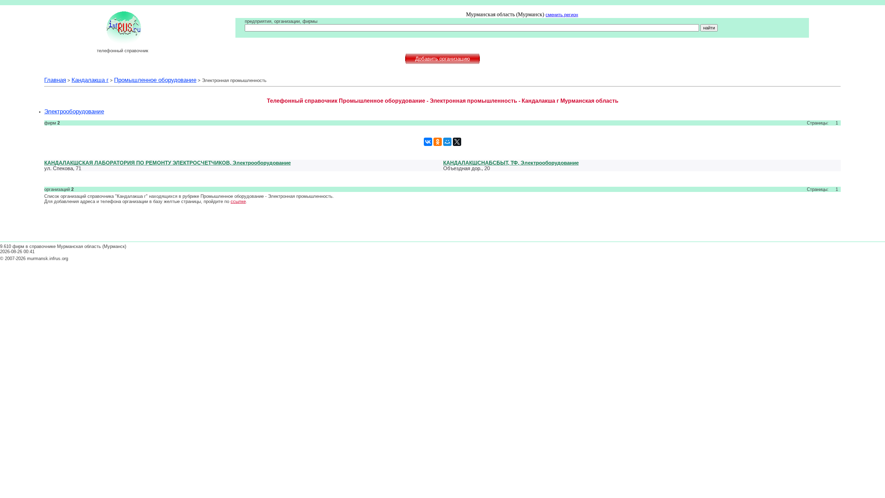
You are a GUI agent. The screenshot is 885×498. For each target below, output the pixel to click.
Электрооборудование (74, 111)
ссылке (238, 201)
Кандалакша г (90, 79)
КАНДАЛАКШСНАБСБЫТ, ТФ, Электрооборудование (511, 163)
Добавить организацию (442, 59)
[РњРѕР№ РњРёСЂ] (447, 141)
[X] (457, 141)
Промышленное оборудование (155, 79)
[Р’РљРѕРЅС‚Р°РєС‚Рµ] (428, 141)
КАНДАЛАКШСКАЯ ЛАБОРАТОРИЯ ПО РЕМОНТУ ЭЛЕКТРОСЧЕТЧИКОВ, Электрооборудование (167, 163)
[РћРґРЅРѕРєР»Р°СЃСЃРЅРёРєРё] (438, 141)
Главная (55, 79)
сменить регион (562, 14)
